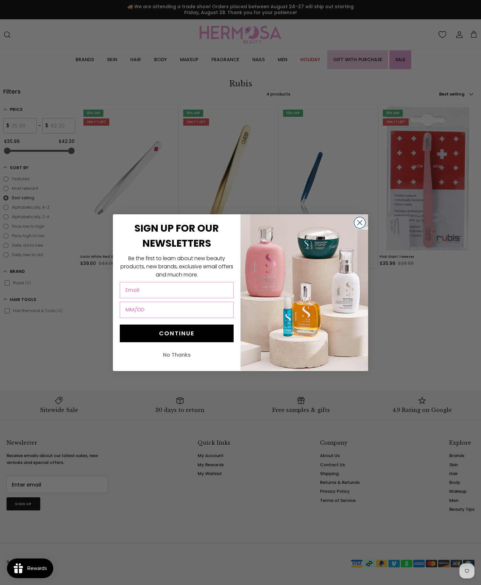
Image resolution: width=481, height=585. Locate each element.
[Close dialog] (359, 222)
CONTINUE (177, 333)
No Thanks (177, 355)
